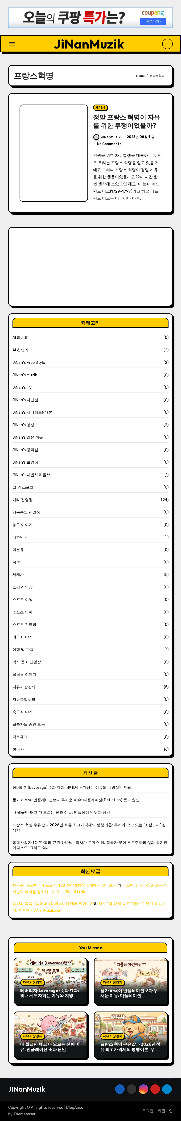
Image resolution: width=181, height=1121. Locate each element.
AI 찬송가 (20, 350)
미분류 (18, 549)
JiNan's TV (22, 387)
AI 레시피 (20, 337)
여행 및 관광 (22, 649)
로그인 (147, 1111)
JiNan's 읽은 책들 (27, 437)
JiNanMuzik (89, 44)
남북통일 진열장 (26, 512)
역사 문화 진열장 (26, 662)
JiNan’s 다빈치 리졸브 (31, 475)
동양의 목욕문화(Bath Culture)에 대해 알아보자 (53, 903)
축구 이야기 (22, 712)
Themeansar (24, 1114)
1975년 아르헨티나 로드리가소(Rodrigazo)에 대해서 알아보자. (65, 885)
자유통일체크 (23, 699)
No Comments (109, 144)
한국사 (18, 749)
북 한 (16, 562)
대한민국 (20, 537)
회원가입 (165, 1111)
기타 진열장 (22, 500)
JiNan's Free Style (28, 362)
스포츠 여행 (22, 599)
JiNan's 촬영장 (25, 462)
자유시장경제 (23, 687)
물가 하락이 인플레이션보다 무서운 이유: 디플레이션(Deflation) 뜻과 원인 (76, 800)
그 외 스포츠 (22, 487)
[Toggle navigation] (12, 44)
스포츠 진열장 (24, 624)
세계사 (100, 107)
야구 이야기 (22, 637)
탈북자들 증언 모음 (28, 724)
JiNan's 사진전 (25, 400)
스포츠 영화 (22, 612)
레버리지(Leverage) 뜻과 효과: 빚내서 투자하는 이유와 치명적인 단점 (72, 787)
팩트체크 (20, 737)
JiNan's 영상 (23, 425)
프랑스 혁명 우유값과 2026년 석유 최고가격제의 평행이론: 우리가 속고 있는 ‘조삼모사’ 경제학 (130, 1049)
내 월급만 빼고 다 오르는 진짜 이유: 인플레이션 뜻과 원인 (61, 812)
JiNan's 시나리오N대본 (32, 412)
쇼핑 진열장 (22, 587)
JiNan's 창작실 (25, 450)
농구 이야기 (22, 524)
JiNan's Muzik (24, 375)
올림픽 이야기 (24, 674)
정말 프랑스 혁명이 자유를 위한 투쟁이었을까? (126, 121)
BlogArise (74, 1107)
